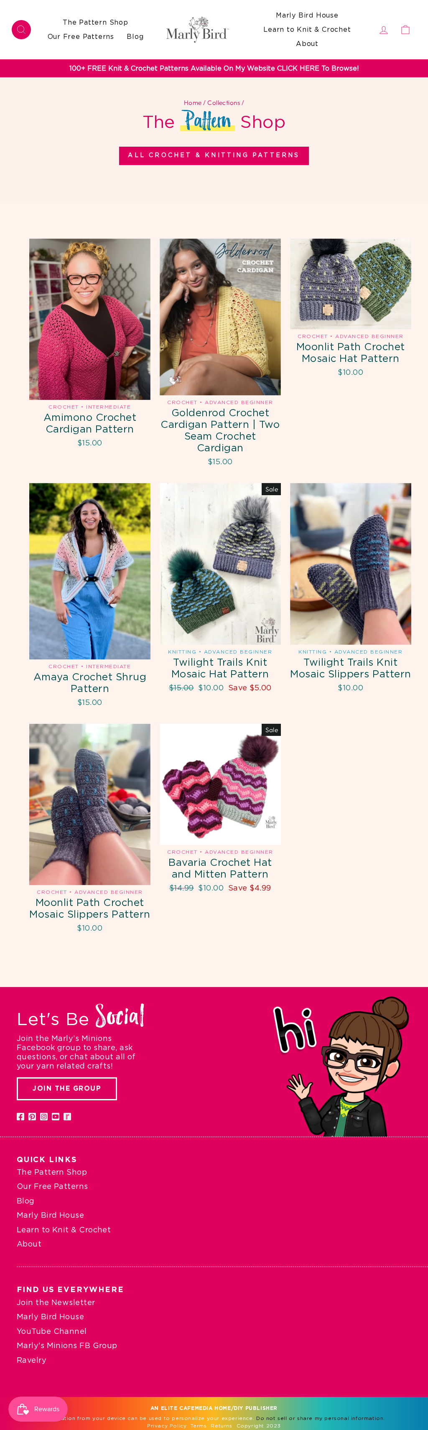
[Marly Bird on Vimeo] (67, 1116)
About (307, 44)
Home (193, 103)
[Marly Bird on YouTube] (55, 1116)
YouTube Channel (52, 1332)
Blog (135, 36)
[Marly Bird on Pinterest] (32, 1116)
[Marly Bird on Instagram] (44, 1116)
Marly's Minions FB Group (67, 1346)
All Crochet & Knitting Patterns (214, 155)
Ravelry (31, 1360)
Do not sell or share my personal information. (320, 1418)
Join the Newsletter (56, 1303)
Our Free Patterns (81, 36)
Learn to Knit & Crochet (307, 29)
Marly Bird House (307, 15)
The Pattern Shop (95, 22)
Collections (223, 103)
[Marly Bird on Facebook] (20, 1116)
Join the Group (67, 1088)
